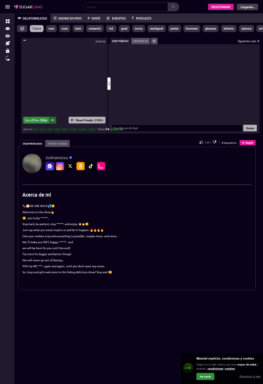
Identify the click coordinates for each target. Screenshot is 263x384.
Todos (36, 28)
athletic (229, 28)
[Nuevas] (7, 43)
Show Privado (88, 120)
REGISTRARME (220, 7)
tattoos (246, 28)
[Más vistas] (7, 36)
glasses (210, 28)
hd (111, 28)
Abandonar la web (250, 376)
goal (124, 28)
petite (175, 28)
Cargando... (247, 7)
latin (78, 28)
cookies (230, 368)
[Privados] (7, 50)
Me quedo (205, 376)
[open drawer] (7, 7)
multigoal (156, 28)
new (51, 28)
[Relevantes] (7, 21)
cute (65, 28)
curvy (139, 28)
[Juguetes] (7, 58)
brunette (192, 28)
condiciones (215, 368)
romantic (95, 28)
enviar (250, 128)
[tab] (120, 41)
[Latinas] (7, 28)
